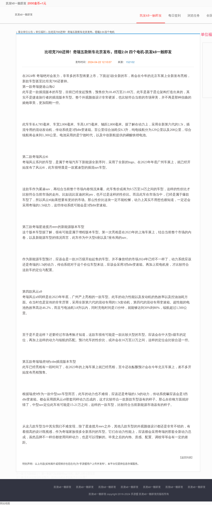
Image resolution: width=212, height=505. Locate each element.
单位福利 (41, 32)
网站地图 (5, 503)
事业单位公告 (25, 32)
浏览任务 (193, 15)
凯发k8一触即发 (16, 3)
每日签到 (174, 15)
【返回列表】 (186, 457)
